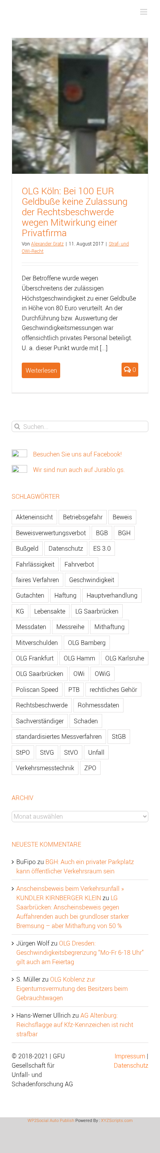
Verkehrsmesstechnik (45, 768)
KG (20, 611)
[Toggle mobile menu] (144, 12)
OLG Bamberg (87, 642)
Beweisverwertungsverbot (51, 533)
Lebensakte (49, 611)
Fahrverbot (79, 564)
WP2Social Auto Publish (51, 1120)
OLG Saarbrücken (39, 673)
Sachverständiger (40, 721)
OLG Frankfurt (35, 658)
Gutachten (30, 595)
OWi (79, 673)
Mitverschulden (37, 642)
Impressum (130, 1056)
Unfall (96, 752)
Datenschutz (66, 548)
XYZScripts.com (117, 1120)
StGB (119, 736)
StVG (47, 752)
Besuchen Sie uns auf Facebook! (77, 454)
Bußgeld (27, 548)
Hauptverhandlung (112, 595)
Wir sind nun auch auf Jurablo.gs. (79, 469)
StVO (71, 752)
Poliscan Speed (37, 689)
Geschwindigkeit (91, 580)
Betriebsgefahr (83, 517)
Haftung (65, 595)
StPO (23, 752)
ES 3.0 (102, 548)
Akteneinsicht (34, 517)
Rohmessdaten (98, 705)
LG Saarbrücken (96, 611)
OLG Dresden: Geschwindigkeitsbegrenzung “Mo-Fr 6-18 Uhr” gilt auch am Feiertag (80, 952)
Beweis (122, 517)
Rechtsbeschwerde (42, 705)
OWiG (102, 673)
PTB (74, 689)
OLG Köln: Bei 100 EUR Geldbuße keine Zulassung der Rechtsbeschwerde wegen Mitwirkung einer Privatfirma (74, 212)
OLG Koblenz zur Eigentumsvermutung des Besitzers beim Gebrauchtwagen (72, 988)
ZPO (90, 768)
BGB (102, 533)
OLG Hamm (79, 658)
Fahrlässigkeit (35, 564)
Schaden (86, 721)
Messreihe (70, 626)
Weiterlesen (41, 370)
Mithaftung (109, 626)
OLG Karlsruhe (124, 658)
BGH (124, 533)
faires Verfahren (37, 580)
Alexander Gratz (47, 243)
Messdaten (31, 626)
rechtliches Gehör (113, 689)
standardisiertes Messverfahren (59, 736)
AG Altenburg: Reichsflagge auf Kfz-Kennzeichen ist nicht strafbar (74, 1024)
